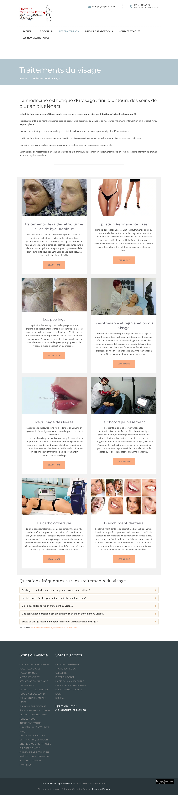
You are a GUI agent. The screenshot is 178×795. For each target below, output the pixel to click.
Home (23, 78)
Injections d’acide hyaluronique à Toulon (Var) (34, 727)
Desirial (60, 698)
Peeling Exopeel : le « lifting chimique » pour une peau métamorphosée (35, 739)
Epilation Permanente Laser (124, 224)
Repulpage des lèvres (54, 422)
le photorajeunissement (123, 422)
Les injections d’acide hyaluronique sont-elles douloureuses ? (54, 598)
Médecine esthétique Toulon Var (57, 783)
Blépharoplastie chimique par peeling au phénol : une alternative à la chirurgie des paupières (34, 756)
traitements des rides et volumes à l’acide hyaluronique (54, 226)
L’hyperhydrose (65, 677)
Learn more (54, 265)
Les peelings (54, 319)
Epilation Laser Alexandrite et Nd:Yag (70, 708)
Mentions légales (101, 789)
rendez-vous (27, 718)
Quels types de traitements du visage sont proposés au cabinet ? (56, 590)
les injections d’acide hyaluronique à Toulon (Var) (53, 627)
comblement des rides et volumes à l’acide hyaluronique (34, 668)
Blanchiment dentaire (124, 523)
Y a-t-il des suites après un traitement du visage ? (47, 605)
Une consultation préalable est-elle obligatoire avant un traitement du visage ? (63, 613)
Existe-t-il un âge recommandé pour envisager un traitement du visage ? (60, 621)
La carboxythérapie (54, 523)
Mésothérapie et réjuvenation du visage (123, 325)
